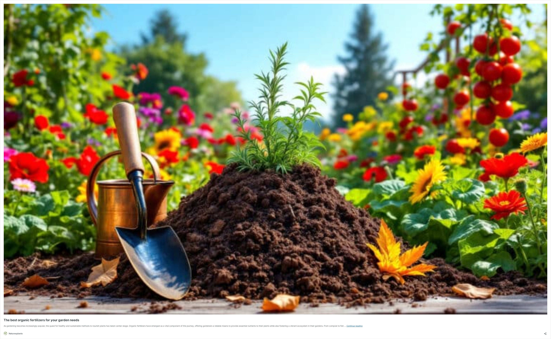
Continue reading (355, 326)
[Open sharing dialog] (545, 333)
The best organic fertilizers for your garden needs (41, 320)
